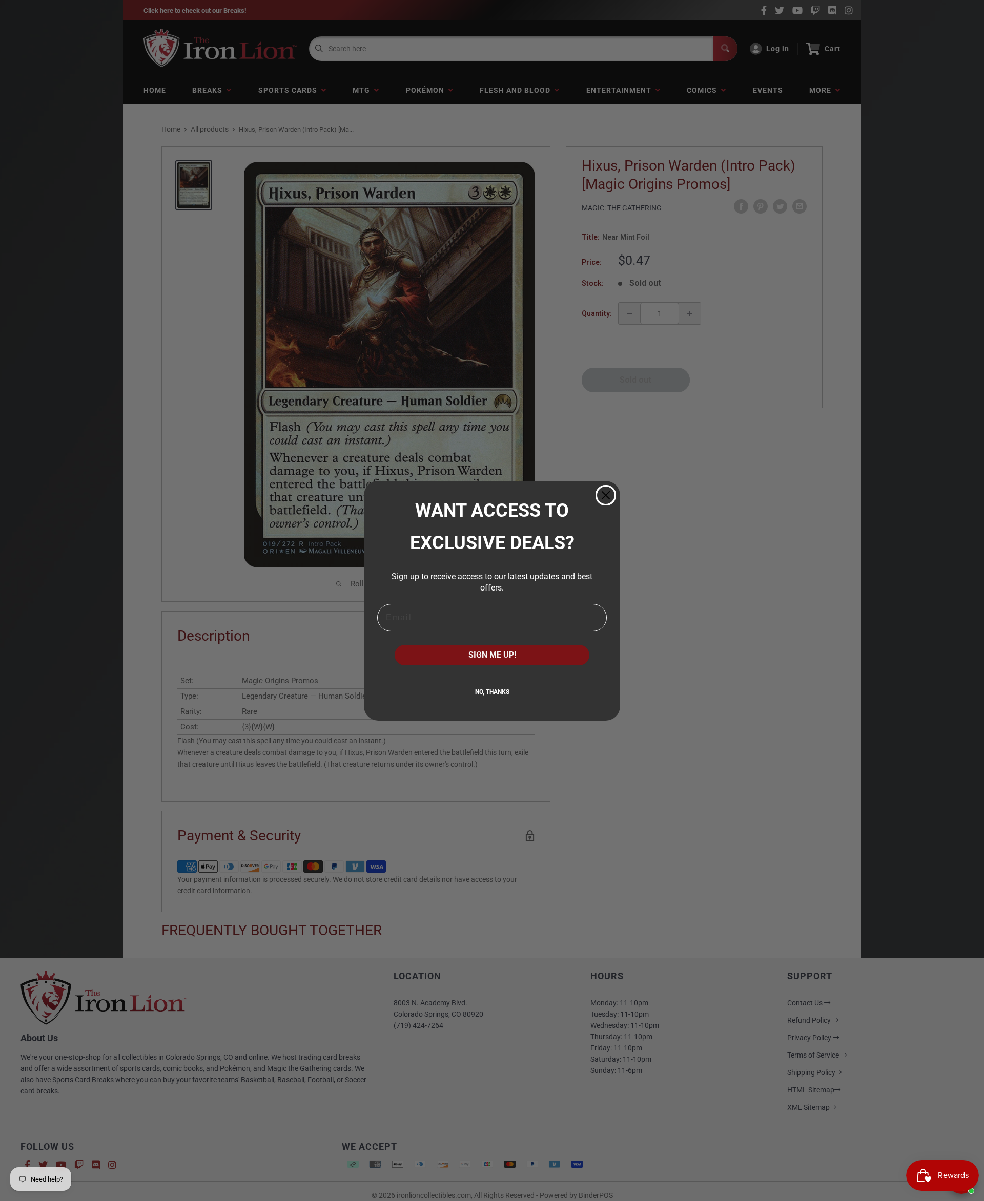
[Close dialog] (606, 495)
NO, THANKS (492, 692)
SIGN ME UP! (492, 655)
